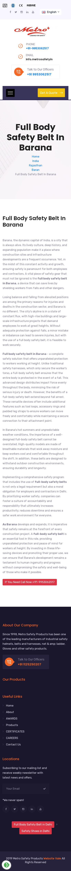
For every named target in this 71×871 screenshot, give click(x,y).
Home (35, 156)
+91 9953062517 (39, 74)
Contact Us (13, 744)
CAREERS (12, 738)
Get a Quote (48, 93)
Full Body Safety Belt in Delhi (33, 824)
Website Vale (52, 858)
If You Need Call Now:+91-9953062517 (30, 582)
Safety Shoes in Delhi (35, 831)
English (52, 12)
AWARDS (11, 718)
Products (12, 725)
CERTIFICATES (15, 731)
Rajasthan (35, 165)
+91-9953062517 (37, 48)
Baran (35, 169)
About (10, 712)
